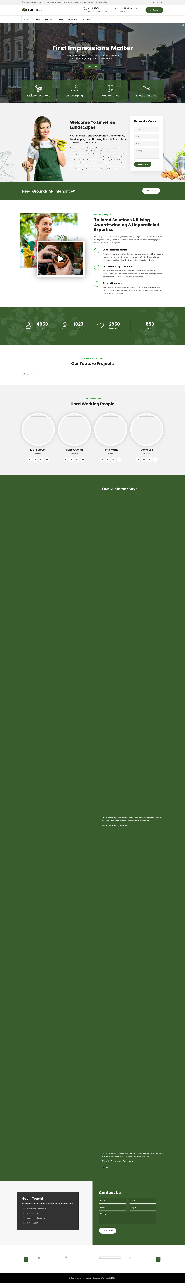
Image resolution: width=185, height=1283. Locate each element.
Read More (38, 101)
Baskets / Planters (38, 95)
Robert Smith (74, 449)
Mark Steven (38, 449)
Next (158, 1259)
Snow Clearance (146, 95)
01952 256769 (94, 8)
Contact (87, 19)
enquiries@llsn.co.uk (129, 8)
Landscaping (74, 95)
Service (37, 19)
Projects (49, 19)
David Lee (146, 449)
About (26, 19)
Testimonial (72, 19)
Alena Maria (111, 449)
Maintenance (110, 95)
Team (60, 19)
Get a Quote (153, 10)
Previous (26, 1259)
